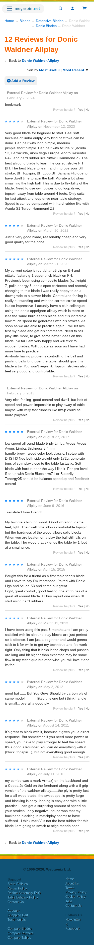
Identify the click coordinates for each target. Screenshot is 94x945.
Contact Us (16, 902)
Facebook (72, 929)
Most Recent (73, 70)
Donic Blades (46, 26)
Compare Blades (20, 929)
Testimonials (17, 920)
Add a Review (23, 81)
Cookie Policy (75, 897)
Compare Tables (19, 938)
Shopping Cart (18, 915)
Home (9, 21)
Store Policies (18, 884)
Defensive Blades (49, 21)
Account (14, 911)
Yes (80, 109)
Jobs (68, 901)
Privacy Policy (75, 892)
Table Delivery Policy (23, 897)
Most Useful (49, 70)
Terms (69, 888)
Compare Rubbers (21, 933)
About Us (72, 883)
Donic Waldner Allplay (40, 60)
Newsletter (73, 920)
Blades (25, 21)
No (87, 109)
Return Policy (17, 888)
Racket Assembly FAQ (24, 893)
